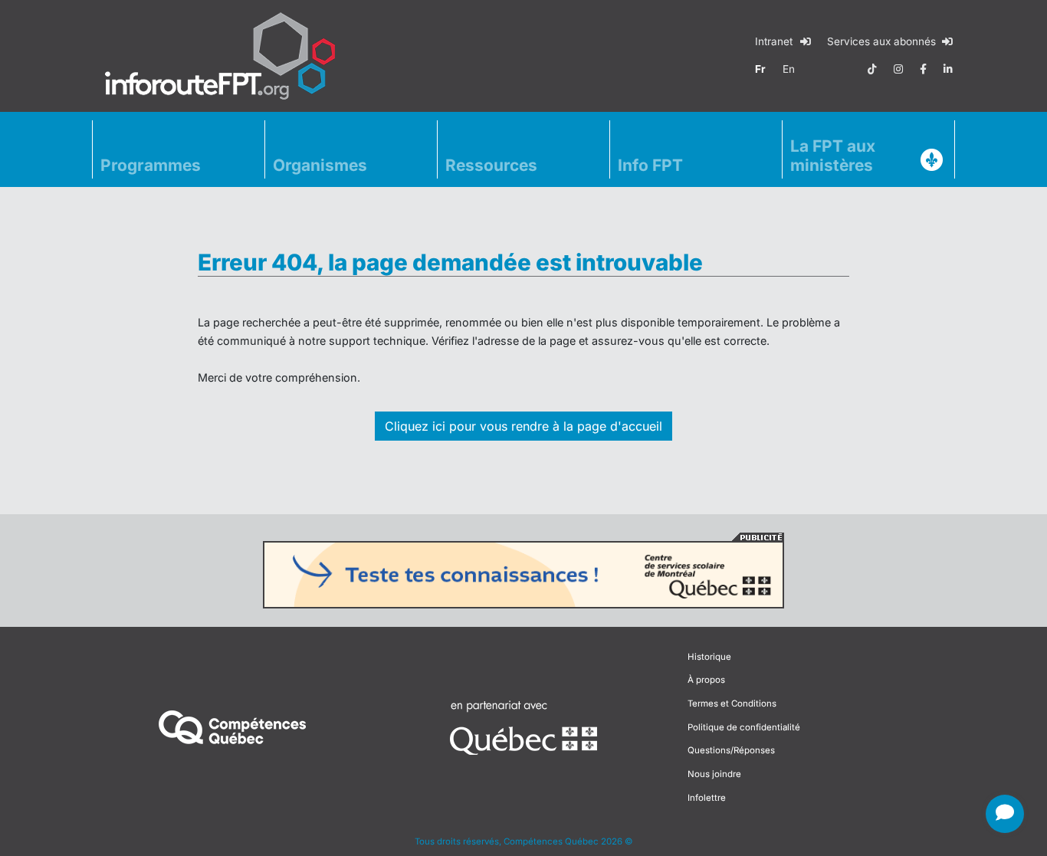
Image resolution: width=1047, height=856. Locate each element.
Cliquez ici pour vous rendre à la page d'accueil (523, 426)
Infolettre (707, 797)
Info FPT (650, 165)
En (789, 69)
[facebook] (923, 69)
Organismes (320, 165)
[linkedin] (948, 69)
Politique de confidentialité (744, 727)
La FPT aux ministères (832, 155)
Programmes (150, 165)
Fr (760, 69)
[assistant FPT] (1005, 814)
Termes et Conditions (732, 703)
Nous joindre (714, 774)
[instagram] (898, 69)
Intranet (775, 41)
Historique (709, 656)
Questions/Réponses (731, 750)
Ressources (491, 165)
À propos (706, 679)
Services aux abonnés (883, 41)
